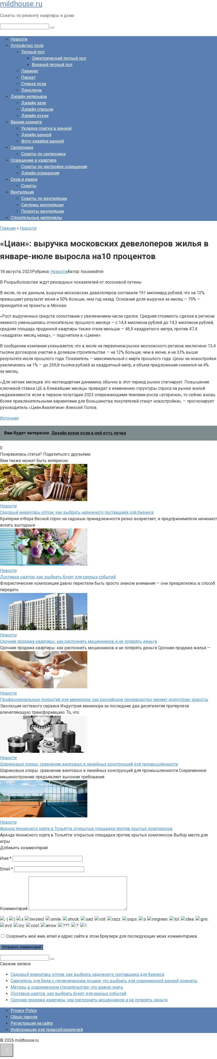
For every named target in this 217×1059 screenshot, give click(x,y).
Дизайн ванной (36, 134)
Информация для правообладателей (47, 1029)
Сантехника (22, 147)
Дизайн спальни (37, 109)
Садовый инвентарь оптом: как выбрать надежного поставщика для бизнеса (76, 512)
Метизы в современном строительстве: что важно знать (67, 987)
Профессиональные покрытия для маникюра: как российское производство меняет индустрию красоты (104, 699)
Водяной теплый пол (52, 64)
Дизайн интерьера (29, 96)
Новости (19, 39)
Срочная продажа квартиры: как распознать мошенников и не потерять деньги (78, 641)
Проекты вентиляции (42, 211)
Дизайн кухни (34, 115)
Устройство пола (27, 45)
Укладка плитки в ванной (46, 128)
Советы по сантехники (43, 153)
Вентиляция (22, 192)
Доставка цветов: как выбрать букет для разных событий (58, 576)
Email (6, 869)
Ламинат (29, 71)
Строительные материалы (36, 217)
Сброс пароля (24, 1016)
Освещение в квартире (34, 160)
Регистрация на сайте (32, 1023)
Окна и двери (24, 179)
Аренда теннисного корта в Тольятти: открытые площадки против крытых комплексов (86, 828)
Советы (29, 185)
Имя (5, 858)
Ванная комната (26, 122)
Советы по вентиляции (44, 198)
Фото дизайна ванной (42, 141)
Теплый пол (32, 51)
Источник (9, 418)
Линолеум (31, 90)
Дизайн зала (33, 102)
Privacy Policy (24, 1010)
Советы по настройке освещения (54, 166)
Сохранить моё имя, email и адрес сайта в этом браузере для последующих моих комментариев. (102, 936)
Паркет (28, 77)
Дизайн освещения (40, 173)
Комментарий (14, 908)
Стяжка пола (33, 83)
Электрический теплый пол (59, 58)
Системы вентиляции (42, 204)
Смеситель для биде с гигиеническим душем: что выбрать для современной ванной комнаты (104, 980)
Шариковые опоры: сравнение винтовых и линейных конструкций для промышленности (89, 764)
